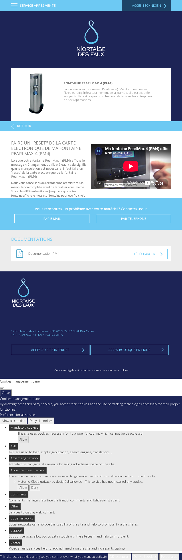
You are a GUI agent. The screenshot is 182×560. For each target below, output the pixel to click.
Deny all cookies (41, 421)
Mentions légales (65, 370)
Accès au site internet (50, 350)
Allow (23, 439)
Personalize (169, 556)
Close (6, 393)
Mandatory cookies (24, 427)
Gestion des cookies (114, 370)
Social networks (22, 518)
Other (15, 506)
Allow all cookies (13, 421)
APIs (13, 446)
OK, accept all (119, 556)
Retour (23, 126)
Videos (15, 542)
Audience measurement (28, 470)
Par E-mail (52, 218)
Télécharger (144, 254)
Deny (34, 487)
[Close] (2, 388)
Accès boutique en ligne (129, 350)
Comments (19, 494)
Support (16, 530)
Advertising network (24, 458)
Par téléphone (133, 218)
